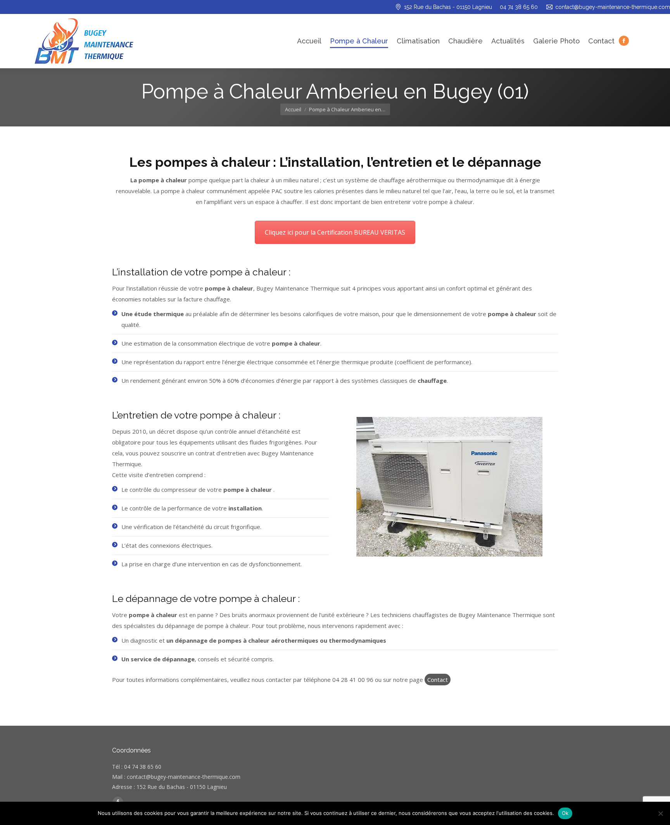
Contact (437, 679)
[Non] (660, 813)
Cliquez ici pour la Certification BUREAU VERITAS (335, 232)
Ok (565, 813)
